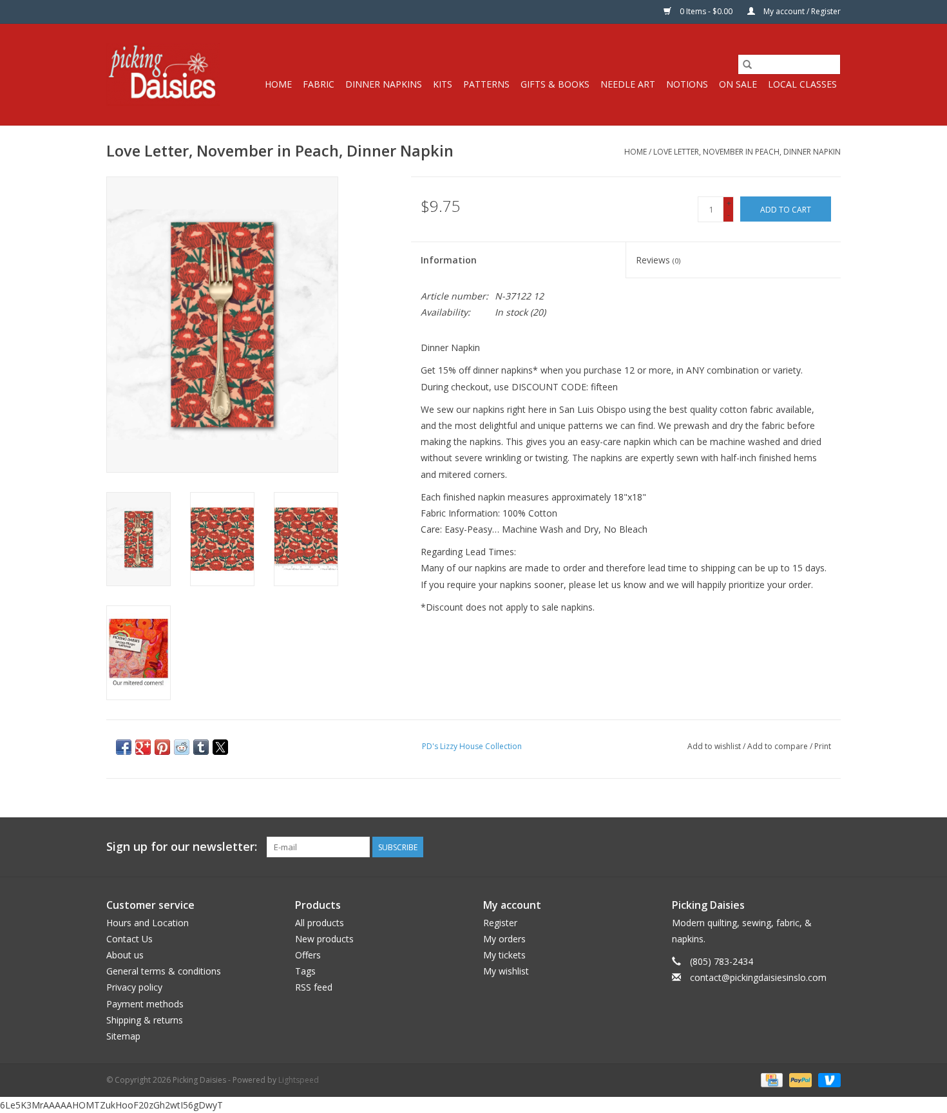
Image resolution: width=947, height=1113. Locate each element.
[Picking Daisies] (163, 74)
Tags (305, 971)
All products (319, 923)
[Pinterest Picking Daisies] (807, 847)
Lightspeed (298, 1079)
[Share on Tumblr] (201, 747)
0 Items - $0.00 (706, 11)
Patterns (486, 84)
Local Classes (802, 84)
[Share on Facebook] (123, 747)
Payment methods (145, 1004)
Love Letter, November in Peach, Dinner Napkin (747, 151)
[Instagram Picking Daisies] (830, 847)
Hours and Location (147, 923)
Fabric (318, 84)
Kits (442, 84)
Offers (308, 955)
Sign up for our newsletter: (181, 846)
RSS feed (313, 987)
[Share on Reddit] (181, 747)
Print (822, 746)
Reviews (658, 260)
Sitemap (123, 1036)
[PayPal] (799, 1079)
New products (324, 939)
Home (278, 84)
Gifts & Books (555, 84)
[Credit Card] (770, 1079)
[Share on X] (220, 747)
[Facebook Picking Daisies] (784, 847)
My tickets (504, 955)
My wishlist (506, 971)
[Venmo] (827, 1079)
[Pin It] (162, 747)
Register (500, 923)
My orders (504, 939)
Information (449, 260)
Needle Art (627, 84)
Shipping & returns (144, 1020)
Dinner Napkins (383, 84)
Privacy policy (134, 987)
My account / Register (801, 11)
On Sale (738, 84)
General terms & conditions (163, 971)
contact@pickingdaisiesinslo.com (758, 977)
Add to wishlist (715, 746)
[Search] (747, 64)
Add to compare (778, 746)
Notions (687, 84)
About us (125, 955)
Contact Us (129, 939)
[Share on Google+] (143, 747)
